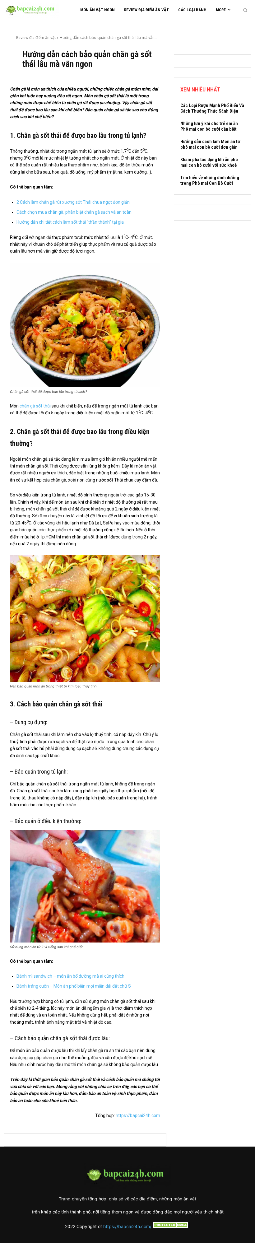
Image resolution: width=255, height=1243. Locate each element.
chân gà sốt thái (35, 405)
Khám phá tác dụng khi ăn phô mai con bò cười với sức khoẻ (209, 162)
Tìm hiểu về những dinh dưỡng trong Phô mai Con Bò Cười (209, 180)
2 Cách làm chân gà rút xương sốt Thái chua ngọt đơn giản (73, 202)
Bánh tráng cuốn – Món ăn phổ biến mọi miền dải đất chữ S (73, 986)
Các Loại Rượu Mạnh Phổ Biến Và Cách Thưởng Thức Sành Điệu (212, 108)
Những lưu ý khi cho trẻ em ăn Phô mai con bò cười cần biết (209, 126)
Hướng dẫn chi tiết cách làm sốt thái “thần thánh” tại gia (70, 222)
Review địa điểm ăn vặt (36, 37)
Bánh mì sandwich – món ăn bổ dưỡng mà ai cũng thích (70, 976)
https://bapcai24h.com (138, 1115)
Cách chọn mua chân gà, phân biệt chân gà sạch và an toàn (74, 212)
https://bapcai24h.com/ (127, 1226)
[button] (245, 10)
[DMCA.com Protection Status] (170, 1226)
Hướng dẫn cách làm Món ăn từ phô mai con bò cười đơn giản (210, 144)
